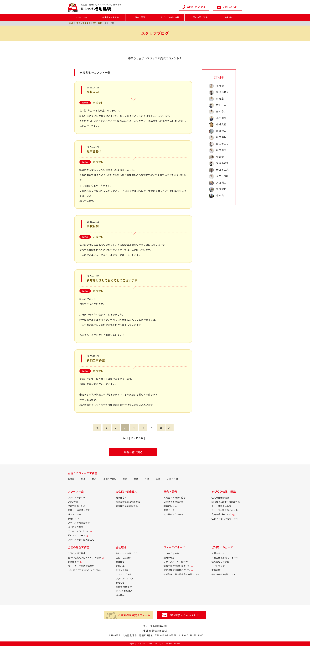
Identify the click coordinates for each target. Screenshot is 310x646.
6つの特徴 (73, 501)
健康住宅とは (122, 497)
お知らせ (120, 582)
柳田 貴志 (221, 150)
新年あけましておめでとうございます (112, 280)
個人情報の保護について (224, 574)
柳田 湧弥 (221, 137)
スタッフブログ (83, 23)
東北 (83, 478)
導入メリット (74, 514)
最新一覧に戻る (133, 452)
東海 (125, 478)
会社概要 (120, 561)
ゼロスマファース (76, 535)
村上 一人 (221, 105)
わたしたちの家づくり (127, 553)
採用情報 (120, 595)
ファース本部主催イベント (225, 510)
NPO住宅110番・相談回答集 (226, 501)
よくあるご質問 (75, 526)
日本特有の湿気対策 (173, 501)
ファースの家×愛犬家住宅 (81, 539)
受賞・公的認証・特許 (79, 510)
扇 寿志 (220, 98)
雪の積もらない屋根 (173, 514)
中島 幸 (220, 156)
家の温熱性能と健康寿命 (128, 501)
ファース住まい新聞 (221, 505)
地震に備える (170, 505)
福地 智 (220, 85)
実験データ (169, 510)
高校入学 (93, 92)
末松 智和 (97, 23)
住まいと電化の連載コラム (225, 518)
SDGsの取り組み (124, 591)
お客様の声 (73, 561)
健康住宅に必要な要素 (127, 505)
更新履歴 (216, 570)
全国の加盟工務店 (77, 553)
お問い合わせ (218, 553)
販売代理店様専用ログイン (177, 570)
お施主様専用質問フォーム (225, 557)
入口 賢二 (221, 182)
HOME (71, 23)
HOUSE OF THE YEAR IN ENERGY (84, 570)
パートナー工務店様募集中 (81, 565)
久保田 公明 (222, 176)
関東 (94, 478)
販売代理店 (169, 557)
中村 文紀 (221, 124)
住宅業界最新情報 (220, 497)
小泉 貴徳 (221, 117)
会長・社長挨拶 (123, 557)
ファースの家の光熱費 (79, 522)
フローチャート (171, 553)
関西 (136, 478)
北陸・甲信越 (109, 478)
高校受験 (93, 226)
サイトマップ (218, 565)
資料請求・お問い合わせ (184, 615)
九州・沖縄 (172, 478)
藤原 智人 (221, 130)
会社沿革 (120, 565)
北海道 (71, 478)
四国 (158, 478)
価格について (74, 518)
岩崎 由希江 (222, 163)
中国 (147, 478)
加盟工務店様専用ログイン (177, 565)
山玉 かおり (222, 143)
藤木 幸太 (221, 111)
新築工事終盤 (96, 360)
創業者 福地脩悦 (124, 586)
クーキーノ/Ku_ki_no (78, 531)
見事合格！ (94, 151)
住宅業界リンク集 (220, 561)
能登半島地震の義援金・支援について (182, 574)
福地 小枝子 (222, 92)
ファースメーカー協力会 (176, 561)
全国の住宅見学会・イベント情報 (84, 557)
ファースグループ (124, 578)
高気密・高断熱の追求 (175, 497)
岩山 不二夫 (222, 169)
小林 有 (220, 195)
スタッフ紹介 (122, 570)
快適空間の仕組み (77, 505)
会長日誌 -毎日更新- (222, 514)
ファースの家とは (76, 497)
